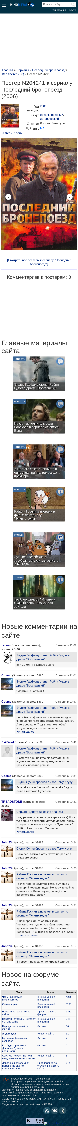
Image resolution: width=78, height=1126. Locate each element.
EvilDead (7, 742)
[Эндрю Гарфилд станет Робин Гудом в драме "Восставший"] (39, 374)
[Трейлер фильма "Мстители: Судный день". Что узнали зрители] (39, 592)
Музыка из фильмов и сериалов (14, 1039)
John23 (6, 842)
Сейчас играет (10, 1004)
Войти (72, 10)
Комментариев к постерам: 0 (39, 277)
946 (68, 1019)
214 (68, 1063)
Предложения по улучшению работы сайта (48, 1066)
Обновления (43, 1078)
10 (67, 1026)
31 (67, 1033)
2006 (43, 106)
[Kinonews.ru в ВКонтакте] (55, 1110)
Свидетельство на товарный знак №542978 (27, 1104)
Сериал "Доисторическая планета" (40, 811)
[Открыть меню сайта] (4, 5)
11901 (69, 1004)
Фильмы (42, 1026)
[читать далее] (25, 731)
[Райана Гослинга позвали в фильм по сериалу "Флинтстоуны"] (39, 504)
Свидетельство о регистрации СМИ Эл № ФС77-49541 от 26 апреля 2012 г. (36, 1100)
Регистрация (59, 10)
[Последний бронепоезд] (10, 117)
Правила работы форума (47, 1013)
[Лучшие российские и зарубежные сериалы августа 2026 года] (39, 550)
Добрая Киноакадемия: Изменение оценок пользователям (15, 1066)
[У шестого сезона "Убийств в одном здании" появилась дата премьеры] (39, 462)
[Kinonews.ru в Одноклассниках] (63, 1110)
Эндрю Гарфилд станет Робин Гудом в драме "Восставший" (43, 657)
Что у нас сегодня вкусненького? (12, 998)
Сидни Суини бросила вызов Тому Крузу (44, 782)
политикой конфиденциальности (20, 1092)
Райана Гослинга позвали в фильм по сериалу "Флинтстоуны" (42, 876)
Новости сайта (45, 1033)
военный (57, 114)
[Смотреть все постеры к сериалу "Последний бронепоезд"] (39, 262)
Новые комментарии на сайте (39, 631)
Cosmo (6, 675)
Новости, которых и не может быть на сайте (19, 1020)
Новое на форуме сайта (30, 979)
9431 (69, 1011)
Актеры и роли (12, 133)
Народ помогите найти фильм (15, 1027)
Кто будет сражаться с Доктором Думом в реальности (15, 1048)
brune (5, 645)
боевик (45, 114)
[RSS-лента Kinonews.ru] (47, 1110)
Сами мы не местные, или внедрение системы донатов (18, 1057)
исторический (49, 118)
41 (67, 1038)
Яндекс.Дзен (9, 1033)
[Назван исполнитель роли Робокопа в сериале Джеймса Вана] (39, 417)
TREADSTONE (11, 801)
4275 (69, 997)
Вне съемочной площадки (46, 998)
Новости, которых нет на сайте (16, 1013)
